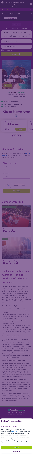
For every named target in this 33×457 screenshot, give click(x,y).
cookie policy (14, 431)
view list (8, 437)
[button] (16, 455)
